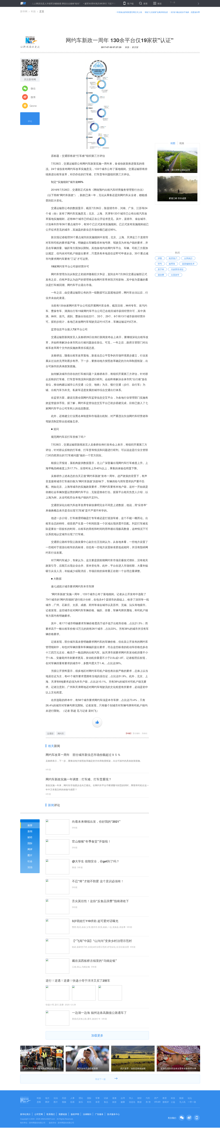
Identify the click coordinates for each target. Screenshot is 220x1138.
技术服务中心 (113, 1114)
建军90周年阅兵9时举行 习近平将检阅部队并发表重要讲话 (92, 3)
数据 (139, 1101)
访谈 (106, 1098)
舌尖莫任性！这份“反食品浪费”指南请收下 (100, 901)
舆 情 (148, 1101)
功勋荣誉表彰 (177, 269)
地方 (47, 1098)
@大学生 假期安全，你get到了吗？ (95, 861)
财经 (30, 837)
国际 (30, 843)
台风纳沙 (188, 258)
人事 (72, 1098)
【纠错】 (128, 733)
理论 (81, 1098)
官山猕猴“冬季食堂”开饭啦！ (91, 841)
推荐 (30, 825)
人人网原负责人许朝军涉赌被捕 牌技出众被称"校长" (36, 3)
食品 (106, 1101)
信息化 (132, 1101)
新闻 (30, 831)
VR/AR (157, 1101)
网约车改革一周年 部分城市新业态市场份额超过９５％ (83, 754)
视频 (64, 1101)
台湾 (123, 1098)
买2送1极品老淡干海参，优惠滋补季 (185, 12)
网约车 (61, 733)
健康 (123, 1101)
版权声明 (75, 1114)
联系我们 (51, 1114)
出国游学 (175, 274)
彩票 (72, 1101)
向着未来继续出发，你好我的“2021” (96, 821)
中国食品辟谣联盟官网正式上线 (129, 12)
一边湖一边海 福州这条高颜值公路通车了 (99, 1013)
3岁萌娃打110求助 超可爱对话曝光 (95, 921)
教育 (165, 1098)
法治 (30, 867)
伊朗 (160, 258)
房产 (156, 1098)
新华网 (23, 11)
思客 (39, 1101)
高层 (64, 1098)
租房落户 (173, 258)
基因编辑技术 (188, 263)
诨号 (160, 263)
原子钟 (161, 269)
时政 (33, 11)
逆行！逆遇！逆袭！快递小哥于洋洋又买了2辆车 (78, 980)
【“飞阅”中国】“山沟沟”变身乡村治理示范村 (102, 941)
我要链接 (63, 1114)
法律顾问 (87, 1114)
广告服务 (99, 1114)
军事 (97, 1098)
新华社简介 (25, 1114)
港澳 (114, 1098)
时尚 (89, 1101)
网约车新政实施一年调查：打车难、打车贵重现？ (78, 779)
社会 (30, 861)
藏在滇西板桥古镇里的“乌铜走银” (94, 960)
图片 (30, 855)
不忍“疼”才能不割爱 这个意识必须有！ (98, 881)
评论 (30, 121)
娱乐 (81, 1101)
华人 (131, 1098)
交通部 (50, 733)
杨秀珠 (172, 263)
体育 (97, 1101)
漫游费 (161, 274)
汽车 (148, 1098)
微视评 (166, 1101)
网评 (30, 849)
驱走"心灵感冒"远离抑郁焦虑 (156, 12)
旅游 (114, 1101)
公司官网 (38, 1114)
